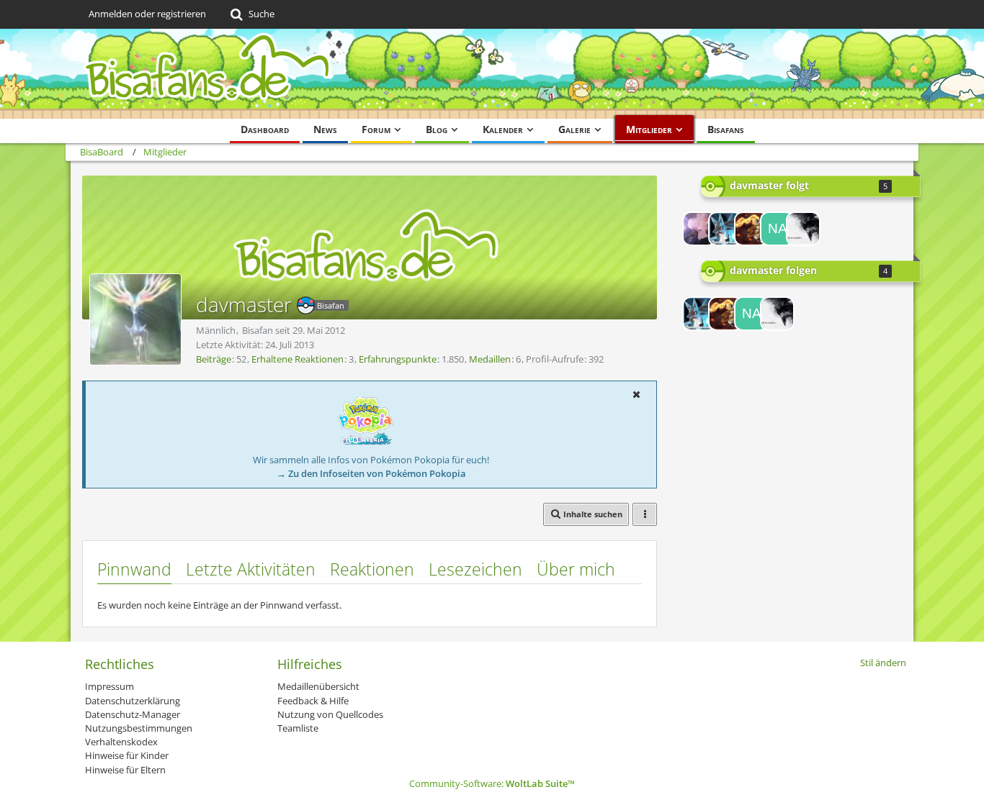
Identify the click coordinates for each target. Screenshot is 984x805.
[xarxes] (803, 229)
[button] (636, 394)
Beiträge (213, 359)
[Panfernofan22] (751, 229)
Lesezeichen (475, 569)
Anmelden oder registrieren (147, 13)
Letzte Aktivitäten (251, 569)
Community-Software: (492, 783)
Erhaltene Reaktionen (297, 359)
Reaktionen (372, 569)
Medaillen (490, 359)
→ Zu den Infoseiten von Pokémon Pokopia (371, 473)
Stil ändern (883, 662)
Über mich (576, 569)
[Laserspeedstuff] (725, 229)
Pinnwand (134, 569)
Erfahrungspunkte (398, 359)
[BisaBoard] (492, 74)
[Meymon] (699, 229)
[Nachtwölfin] (777, 229)
